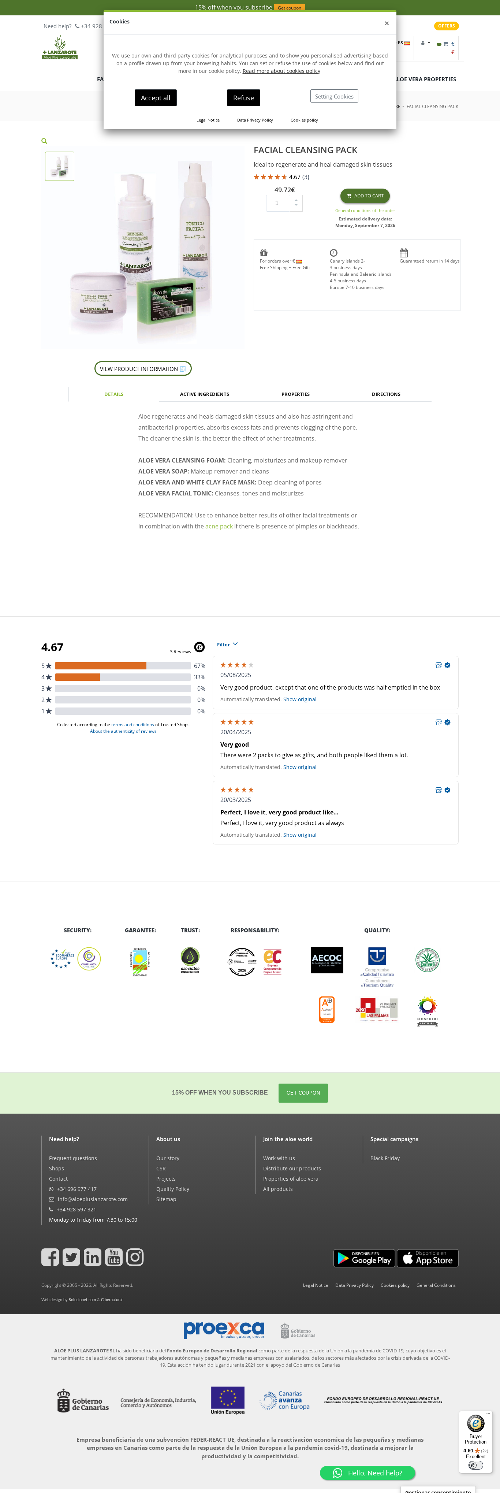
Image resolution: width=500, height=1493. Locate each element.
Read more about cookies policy (281, 70)
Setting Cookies (334, 96)
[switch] (476, 1465)
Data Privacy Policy (255, 120)
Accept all (156, 97)
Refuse (243, 97)
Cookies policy (304, 120)
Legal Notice (208, 120)
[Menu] (488, 1415)
